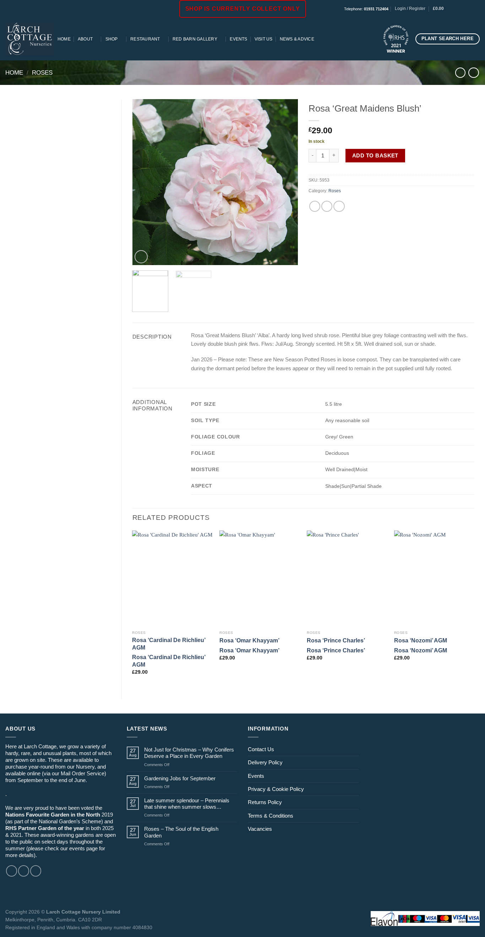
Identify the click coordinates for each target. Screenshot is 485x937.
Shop (111, 39)
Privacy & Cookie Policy (276, 789)
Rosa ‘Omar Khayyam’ (249, 640)
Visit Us (264, 39)
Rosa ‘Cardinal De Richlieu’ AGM (168, 644)
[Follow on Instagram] (463, 9)
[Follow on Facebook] (457, 9)
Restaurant (145, 39)
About (85, 39)
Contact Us (261, 749)
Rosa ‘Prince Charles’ (336, 640)
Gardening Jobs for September (180, 778)
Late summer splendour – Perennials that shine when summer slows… (186, 803)
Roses (42, 72)
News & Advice (297, 39)
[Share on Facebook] (314, 206)
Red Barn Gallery (195, 39)
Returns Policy (265, 802)
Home (64, 39)
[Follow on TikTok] (470, 9)
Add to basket (375, 155)
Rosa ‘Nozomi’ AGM (420, 640)
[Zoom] (141, 256)
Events (238, 39)
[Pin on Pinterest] (338, 206)
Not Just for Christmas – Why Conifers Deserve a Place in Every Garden (189, 753)
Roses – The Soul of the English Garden (181, 832)
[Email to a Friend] (326, 206)
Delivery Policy (265, 762)
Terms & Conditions (270, 816)
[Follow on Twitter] (35, 870)
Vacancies (260, 829)
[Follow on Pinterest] (476, 9)
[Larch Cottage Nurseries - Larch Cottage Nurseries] (29, 38)
